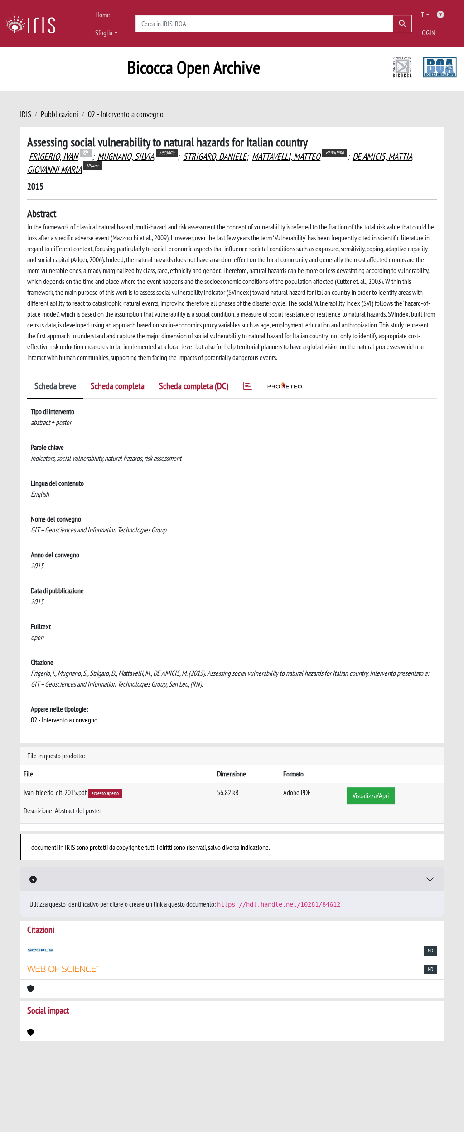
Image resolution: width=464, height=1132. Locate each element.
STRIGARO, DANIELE (214, 156)
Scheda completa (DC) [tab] (193, 386)
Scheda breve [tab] (55, 386)
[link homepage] (34, 23)
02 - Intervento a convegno (126, 114)
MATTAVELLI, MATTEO (286, 156)
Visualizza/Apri (371, 795)
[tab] (247, 387)
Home (102, 14)
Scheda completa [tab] (118, 386)
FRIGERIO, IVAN (53, 156)
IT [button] (421, 14)
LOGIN (427, 32)
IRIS (25, 114)
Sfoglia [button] (103, 32)
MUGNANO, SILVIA (125, 156)
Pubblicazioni (59, 114)
